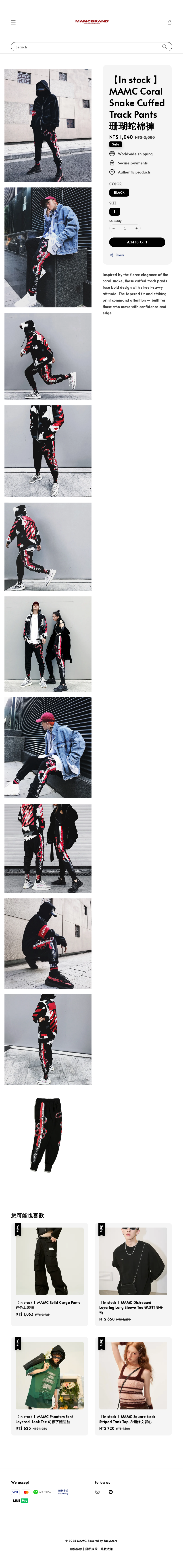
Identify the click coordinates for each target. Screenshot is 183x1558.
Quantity (115, 221)
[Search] (165, 46)
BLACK (119, 192)
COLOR (115, 183)
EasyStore (111, 1541)
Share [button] (120, 255)
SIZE (112, 202)
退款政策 (107, 1549)
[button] (13, 22)
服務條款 (76, 1549)
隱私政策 (91, 1549)
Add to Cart (137, 242)
